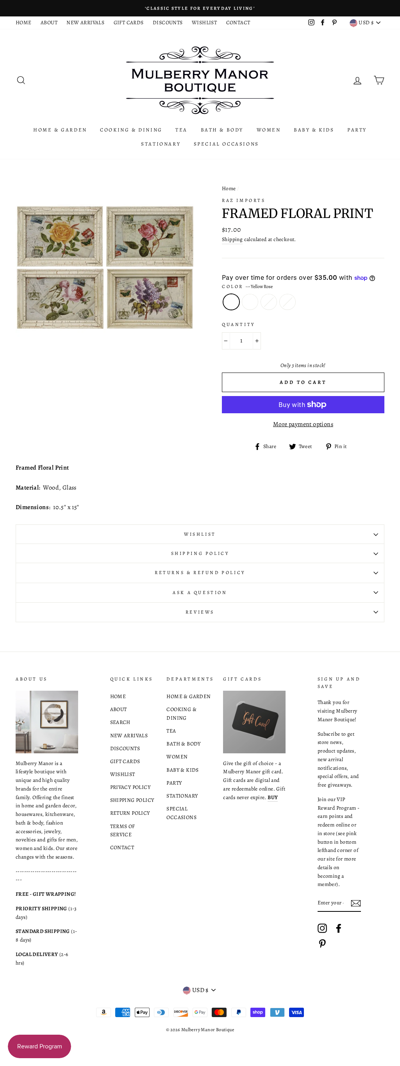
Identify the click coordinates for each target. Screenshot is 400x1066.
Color (247, 286)
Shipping (232, 239)
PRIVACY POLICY (130, 787)
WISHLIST (204, 22)
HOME (24, 22)
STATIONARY (160, 143)
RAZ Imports (244, 200)
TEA (181, 129)
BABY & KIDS (314, 129)
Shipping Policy (200, 553)
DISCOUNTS (168, 22)
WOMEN (269, 129)
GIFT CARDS (129, 22)
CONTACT (238, 22)
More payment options (303, 424)
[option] (200, 8)
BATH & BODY (222, 129)
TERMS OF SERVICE (122, 831)
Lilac (287, 302)
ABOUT (49, 22)
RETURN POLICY (130, 813)
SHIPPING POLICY (132, 800)
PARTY (357, 129)
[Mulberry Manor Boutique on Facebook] (338, 928)
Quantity (238, 324)
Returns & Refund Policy (200, 572)
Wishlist (200, 534)
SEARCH (120, 722)
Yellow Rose (231, 302)
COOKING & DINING (131, 129)
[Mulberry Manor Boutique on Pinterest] (322, 943)
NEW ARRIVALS (85, 22)
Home (229, 188)
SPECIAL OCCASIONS (226, 143)
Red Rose (250, 302)
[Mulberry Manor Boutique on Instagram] (322, 928)
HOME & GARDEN (60, 129)
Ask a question (200, 592)
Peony (269, 302)
